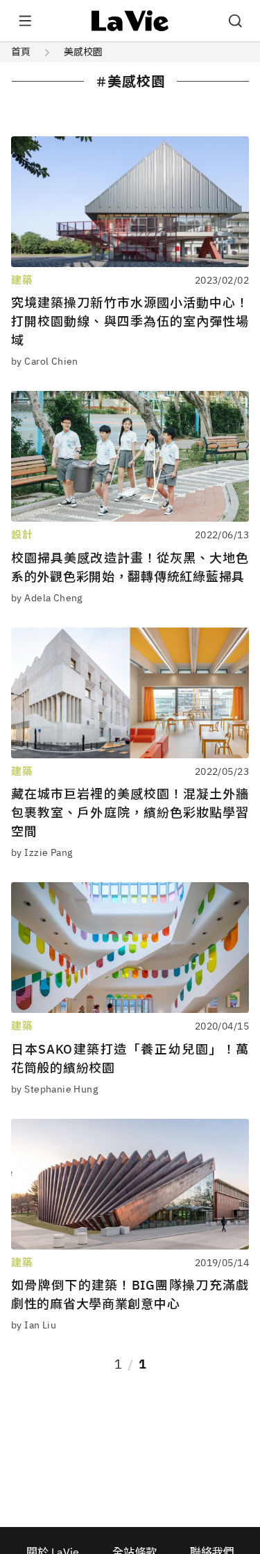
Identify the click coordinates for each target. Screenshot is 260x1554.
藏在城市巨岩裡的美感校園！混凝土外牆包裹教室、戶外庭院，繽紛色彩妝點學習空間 (130, 812)
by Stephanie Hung (54, 1089)
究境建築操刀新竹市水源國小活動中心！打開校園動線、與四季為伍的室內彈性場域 (130, 321)
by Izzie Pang (41, 852)
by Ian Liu (33, 1325)
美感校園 (83, 52)
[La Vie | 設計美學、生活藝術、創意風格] (130, 20)
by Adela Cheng (47, 598)
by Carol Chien (44, 361)
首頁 (21, 52)
